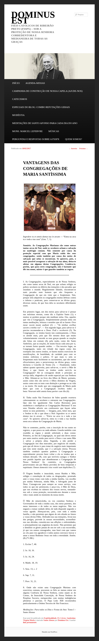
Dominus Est (63, 620)
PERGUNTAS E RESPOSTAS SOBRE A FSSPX (35, 139)
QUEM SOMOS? (73, 139)
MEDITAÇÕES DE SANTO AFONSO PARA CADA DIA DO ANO (44, 123)
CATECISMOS (19, 99)
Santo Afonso (48, 620)
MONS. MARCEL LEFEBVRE (27, 131)
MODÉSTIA (18, 115)
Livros (63, 618)
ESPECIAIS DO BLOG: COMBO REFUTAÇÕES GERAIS (41, 107)
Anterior (73, 148)
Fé (58, 618)
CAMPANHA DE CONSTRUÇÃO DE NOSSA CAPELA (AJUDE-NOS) (47, 91)
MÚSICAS (53, 131)
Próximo (83, 148)
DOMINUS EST (33, 17)
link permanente (29, 622)
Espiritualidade (50, 618)
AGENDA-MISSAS (35, 83)
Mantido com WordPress (49, 632)
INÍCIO (16, 83)
